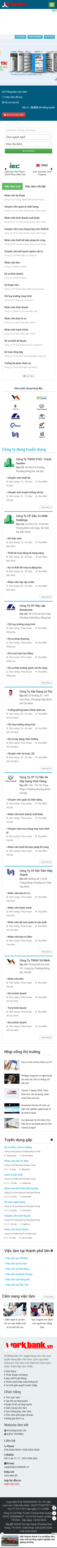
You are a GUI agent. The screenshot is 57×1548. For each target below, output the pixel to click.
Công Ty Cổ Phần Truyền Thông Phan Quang (28, 1513)
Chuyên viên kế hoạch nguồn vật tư (23, 251)
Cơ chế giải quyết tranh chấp (21, 1385)
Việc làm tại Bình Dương (18, 1274)
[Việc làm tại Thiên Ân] (15, 406)
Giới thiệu (10, 1371)
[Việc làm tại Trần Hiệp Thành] (15, 434)
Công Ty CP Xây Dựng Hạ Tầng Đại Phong (22, 1192)
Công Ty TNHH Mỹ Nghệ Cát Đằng (20, 367)
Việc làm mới (12, 186)
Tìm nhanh (29, 151)
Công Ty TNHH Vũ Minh (15, 266)
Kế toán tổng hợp (13, 352)
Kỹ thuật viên (11, 285)
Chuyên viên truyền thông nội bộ (25, 492)
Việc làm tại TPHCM (16, 1258)
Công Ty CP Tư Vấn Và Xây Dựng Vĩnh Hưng (25, 210)
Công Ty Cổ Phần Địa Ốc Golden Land (20, 1233)
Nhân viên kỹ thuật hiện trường (21, 1188)
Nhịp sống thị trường (22, 1051)
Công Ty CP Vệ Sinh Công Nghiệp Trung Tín (25, 356)
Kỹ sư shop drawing (18, 638)
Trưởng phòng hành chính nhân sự (26, 710)
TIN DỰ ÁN (20, 36)
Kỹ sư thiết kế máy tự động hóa (24, 567)
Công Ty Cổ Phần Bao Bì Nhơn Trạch (20, 1165)
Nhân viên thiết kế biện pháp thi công (24, 240)
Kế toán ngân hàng (14, 1202)
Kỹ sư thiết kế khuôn (15, 340)
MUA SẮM (49, 36)
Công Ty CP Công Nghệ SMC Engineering (24, 199)
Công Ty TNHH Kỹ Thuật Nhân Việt (20, 311)
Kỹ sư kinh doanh (13, 273)
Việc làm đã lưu (14, 97)
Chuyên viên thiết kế (18, 477)
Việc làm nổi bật (35, 186)
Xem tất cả (46, 507)
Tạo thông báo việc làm (18, 1411)
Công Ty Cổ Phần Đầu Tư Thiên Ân (20, 255)
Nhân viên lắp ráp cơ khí (20, 582)
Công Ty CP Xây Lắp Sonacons (19, 300)
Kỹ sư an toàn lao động (20, 653)
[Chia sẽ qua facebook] (54, 1508)
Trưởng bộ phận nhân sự (17, 363)
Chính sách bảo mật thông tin (21, 1381)
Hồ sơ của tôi (11, 102)
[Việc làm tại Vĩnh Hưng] (42, 406)
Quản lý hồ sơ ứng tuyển (18, 1404)
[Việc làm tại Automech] (15, 425)
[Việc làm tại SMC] (42, 397)
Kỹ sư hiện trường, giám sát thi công (27, 667)
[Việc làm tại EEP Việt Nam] (42, 425)
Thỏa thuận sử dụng (16, 1374)
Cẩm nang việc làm (18, 1296)
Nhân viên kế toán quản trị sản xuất (27, 922)
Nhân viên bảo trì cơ (15, 318)
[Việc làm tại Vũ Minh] (15, 397)
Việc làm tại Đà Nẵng (17, 1268)
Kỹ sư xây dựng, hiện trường (22, 739)
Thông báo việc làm (16, 91)
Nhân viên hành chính (16, 329)
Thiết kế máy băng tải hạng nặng (25, 553)
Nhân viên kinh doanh (16, 307)
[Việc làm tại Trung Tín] (42, 434)
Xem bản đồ (10, 1475)
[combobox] (28, 137)
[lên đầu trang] (54, 1513)
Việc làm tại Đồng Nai (17, 1279)
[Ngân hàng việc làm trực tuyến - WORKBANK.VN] (14, 4)
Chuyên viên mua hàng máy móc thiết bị (26, 229)
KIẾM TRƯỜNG (35, 36)
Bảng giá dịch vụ (14, 1418)
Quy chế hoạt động (15, 1378)
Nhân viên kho (12, 262)
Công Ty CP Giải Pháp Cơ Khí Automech (23, 344)
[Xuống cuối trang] (54, 1518)
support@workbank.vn (16, 1466)
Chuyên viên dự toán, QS (20, 753)
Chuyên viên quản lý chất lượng (21, 206)
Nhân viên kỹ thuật (14, 195)
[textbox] (28, 130)
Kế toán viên (14, 538)
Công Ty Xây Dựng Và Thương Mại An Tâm (22, 1151)
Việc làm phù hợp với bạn (19, 1414)
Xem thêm (29, 376)
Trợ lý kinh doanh (16, 1007)
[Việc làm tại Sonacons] (15, 416)
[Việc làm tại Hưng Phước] (42, 416)
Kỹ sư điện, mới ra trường (18, 1147)
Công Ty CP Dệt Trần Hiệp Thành (20, 322)
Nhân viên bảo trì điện (19, 936)
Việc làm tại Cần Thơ (16, 1284)
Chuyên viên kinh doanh (17, 1215)
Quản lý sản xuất (13, 1174)
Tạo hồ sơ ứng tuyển (15, 114)
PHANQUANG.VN (16, 1430)
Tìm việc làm (12, 1397)
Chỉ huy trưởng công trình (18, 296)
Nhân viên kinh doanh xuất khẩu (22, 217)
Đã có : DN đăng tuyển (38, 107)
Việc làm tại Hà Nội (16, 1263)
